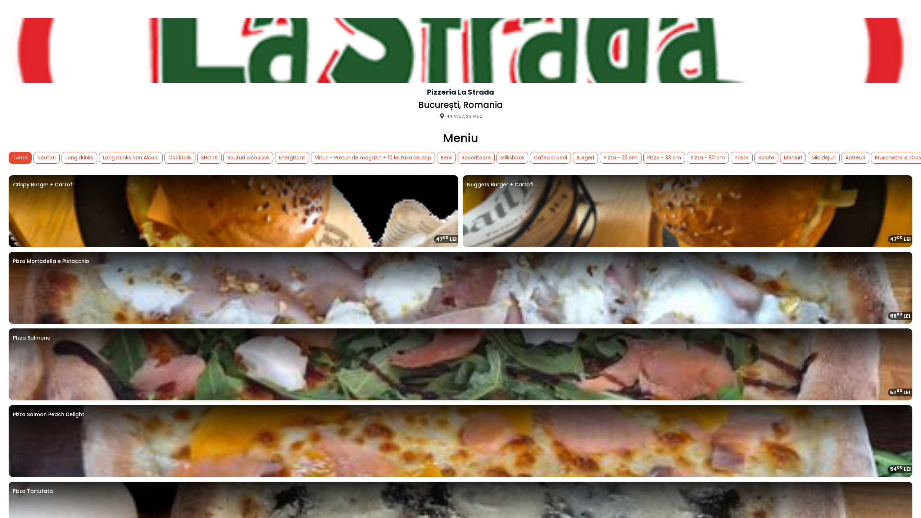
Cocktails (179, 157)
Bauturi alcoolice (248, 157)
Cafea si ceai (550, 157)
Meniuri (793, 157)
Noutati (46, 157)
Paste (742, 157)
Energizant (292, 157)
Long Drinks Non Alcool (131, 157)
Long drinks (79, 157)
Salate (766, 157)
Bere (446, 157)
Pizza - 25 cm (621, 157)
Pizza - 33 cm (664, 157)
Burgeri (585, 157)
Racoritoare (476, 157)
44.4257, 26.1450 (463, 116)
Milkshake (512, 157)
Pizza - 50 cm (708, 157)
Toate (20, 157)
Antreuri (855, 157)
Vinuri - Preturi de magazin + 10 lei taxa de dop (373, 157)
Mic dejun (824, 157)
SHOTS (209, 157)
